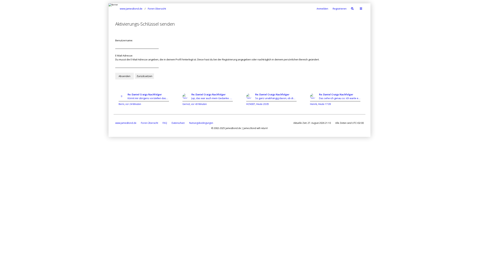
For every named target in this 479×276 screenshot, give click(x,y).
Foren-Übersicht (149, 123)
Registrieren (340, 8)
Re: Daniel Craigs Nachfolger (145, 94)
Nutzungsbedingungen (201, 123)
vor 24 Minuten (133, 104)
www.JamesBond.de (125, 123)
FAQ (165, 123)
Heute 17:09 (324, 104)
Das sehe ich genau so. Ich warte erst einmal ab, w (339, 98)
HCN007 (250, 104)
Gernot (186, 104)
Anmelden (322, 8)
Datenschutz (178, 123)
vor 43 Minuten (199, 104)
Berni (121, 104)
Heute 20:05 (262, 104)
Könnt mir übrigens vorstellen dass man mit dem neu (148, 98)
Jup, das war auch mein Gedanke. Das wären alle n (212, 98)
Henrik (313, 104)
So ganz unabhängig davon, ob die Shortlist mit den (276, 98)
